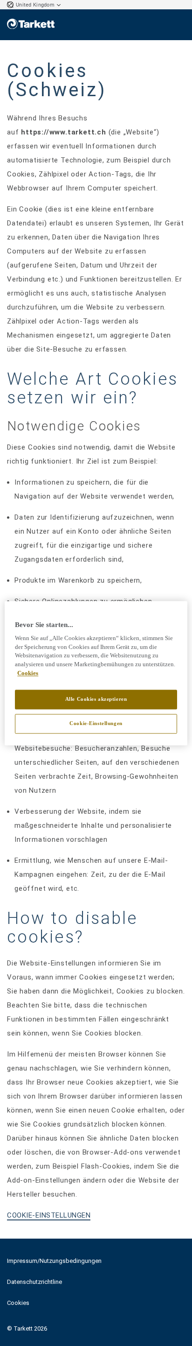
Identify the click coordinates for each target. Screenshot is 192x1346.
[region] (96, 673)
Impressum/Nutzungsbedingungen (54, 1260)
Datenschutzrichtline (34, 1281)
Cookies (18, 1302)
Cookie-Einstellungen (95, 723)
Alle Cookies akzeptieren (96, 699)
